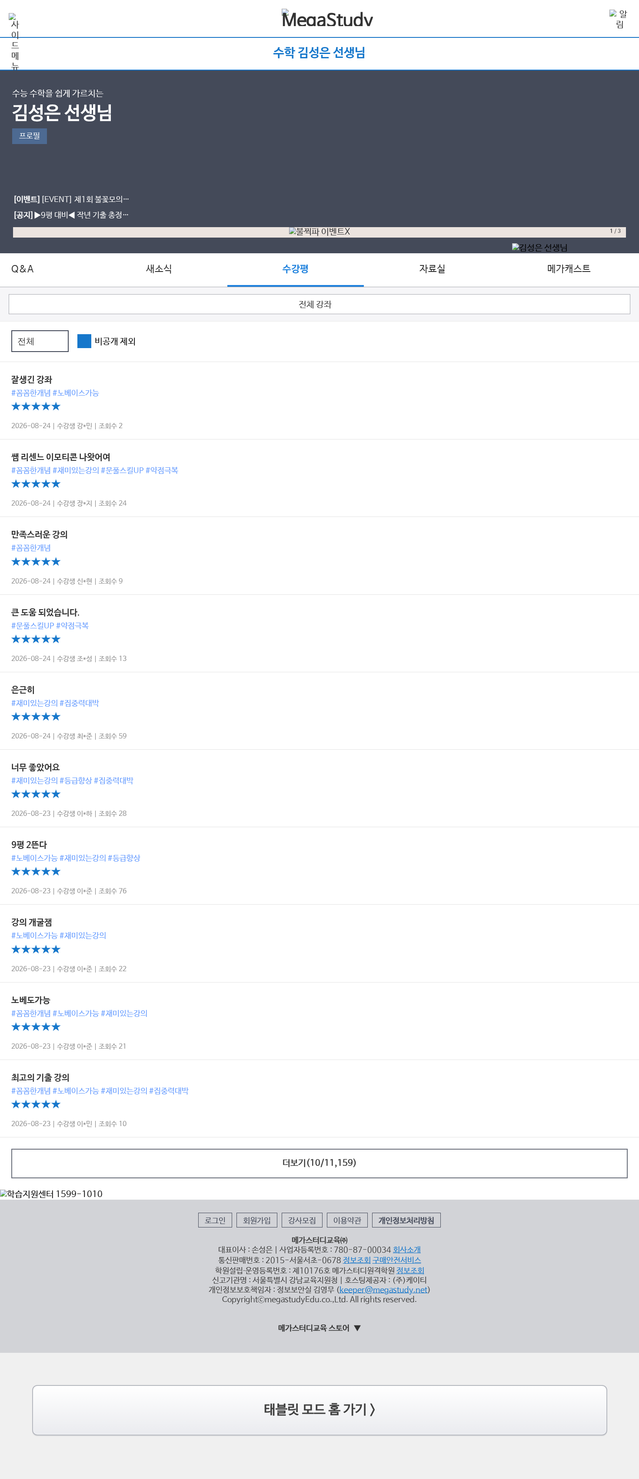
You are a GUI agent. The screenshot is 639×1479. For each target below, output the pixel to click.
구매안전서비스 (397, 1260)
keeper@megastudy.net (383, 1290)
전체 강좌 (315, 305)
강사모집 (302, 1221)
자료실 (432, 269)
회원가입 (257, 1221)
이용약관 (347, 1221)
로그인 (215, 1221)
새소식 (159, 269)
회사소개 (407, 1250)
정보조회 (357, 1260)
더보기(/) (320, 1163)
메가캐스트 (569, 269)
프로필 (29, 136)
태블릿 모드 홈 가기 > (320, 1410)
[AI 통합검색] (594, 19)
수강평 (296, 269)
